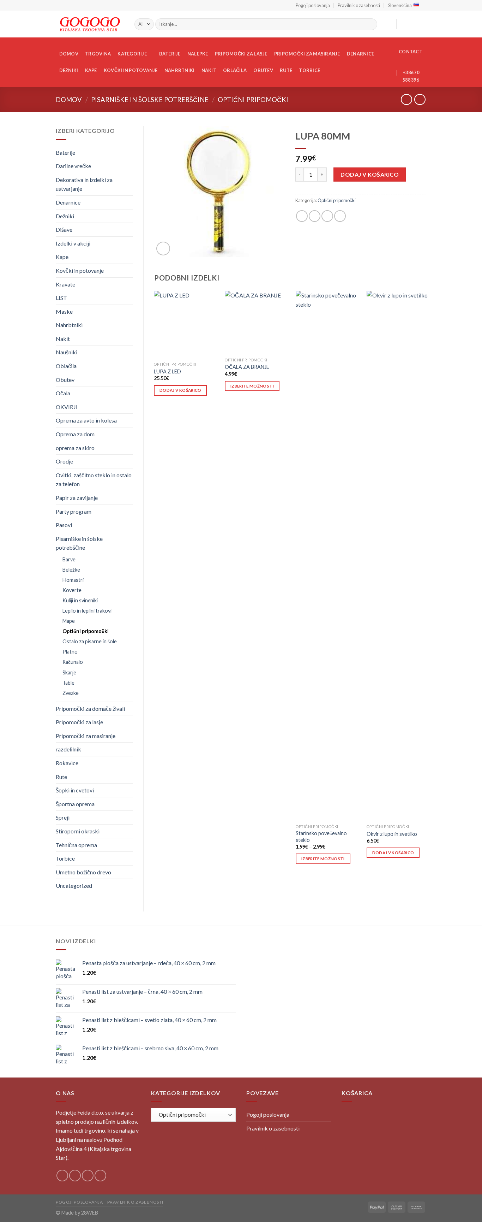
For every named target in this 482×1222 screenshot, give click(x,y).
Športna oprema (75, 804)
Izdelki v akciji (73, 243)
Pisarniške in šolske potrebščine (150, 100)
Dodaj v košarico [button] (180, 390)
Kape (91, 70)
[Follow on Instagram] (75, 1175)
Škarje (69, 672)
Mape (68, 621)
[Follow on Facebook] (62, 1175)
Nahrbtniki (179, 70)
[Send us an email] (100, 1175)
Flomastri (73, 580)
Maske (64, 311)
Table (68, 683)
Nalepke (197, 54)
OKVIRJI (67, 406)
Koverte (72, 590)
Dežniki (68, 70)
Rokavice (67, 763)
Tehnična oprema (76, 845)
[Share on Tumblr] (340, 216)
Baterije (170, 54)
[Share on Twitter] (314, 216)
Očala (63, 393)
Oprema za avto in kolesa (86, 420)
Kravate (65, 284)
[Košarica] (422, 24)
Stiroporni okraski (78, 831)
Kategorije (132, 54)
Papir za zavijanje (77, 497)
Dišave (64, 229)
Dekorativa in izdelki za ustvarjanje (84, 184)
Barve (69, 559)
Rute (286, 70)
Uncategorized (74, 885)
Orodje (64, 461)
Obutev (263, 70)
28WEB (89, 1213)
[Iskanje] (370, 24)
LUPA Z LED (167, 371)
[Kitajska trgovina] (90, 24)
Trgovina (98, 54)
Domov (68, 54)
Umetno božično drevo (83, 872)
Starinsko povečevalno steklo (321, 836)
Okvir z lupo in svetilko (392, 834)
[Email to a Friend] (327, 216)
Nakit (208, 70)
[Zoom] (163, 248)
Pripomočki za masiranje (307, 54)
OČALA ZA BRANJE (247, 367)
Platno (70, 652)
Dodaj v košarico (370, 174)
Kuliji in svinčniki (80, 600)
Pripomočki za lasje (241, 54)
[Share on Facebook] (302, 216)
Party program (73, 511)
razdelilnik (68, 749)
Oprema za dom (75, 434)
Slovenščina (400, 5)
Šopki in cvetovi (75, 790)
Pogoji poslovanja (313, 5)
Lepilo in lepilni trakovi (87, 611)
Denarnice (360, 54)
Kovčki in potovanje (131, 70)
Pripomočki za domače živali (90, 708)
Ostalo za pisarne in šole (89, 641)
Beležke (71, 570)
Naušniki (66, 352)
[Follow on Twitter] (88, 1175)
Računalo (72, 662)
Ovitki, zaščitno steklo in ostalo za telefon (94, 480)
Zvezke (70, 693)
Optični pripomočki (253, 100)
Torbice (309, 70)
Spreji (63, 817)
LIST (61, 297)
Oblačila (235, 70)
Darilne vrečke (73, 166)
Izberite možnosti (252, 386)
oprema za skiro (75, 447)
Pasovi (64, 524)
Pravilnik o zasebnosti (359, 5)
